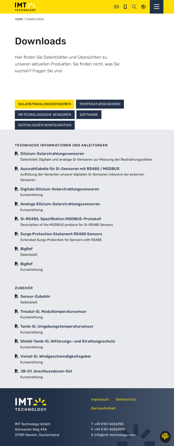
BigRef (26, 248)
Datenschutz (126, 399)
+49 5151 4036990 (108, 424)
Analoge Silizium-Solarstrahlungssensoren (60, 204)
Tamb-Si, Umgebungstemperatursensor (57, 326)
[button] (156, 7)
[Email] (116, 7)
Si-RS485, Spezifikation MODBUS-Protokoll (60, 219)
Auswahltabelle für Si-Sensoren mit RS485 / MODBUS (69, 168)
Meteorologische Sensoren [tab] (44, 115)
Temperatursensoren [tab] (100, 104)
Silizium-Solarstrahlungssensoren (52, 153)
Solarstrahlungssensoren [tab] (44, 104)
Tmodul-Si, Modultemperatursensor (53, 311)
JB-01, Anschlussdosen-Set (46, 371)
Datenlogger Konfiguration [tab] (44, 125)
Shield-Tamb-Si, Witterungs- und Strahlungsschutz (67, 341)
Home (19, 19)
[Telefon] (125, 7)
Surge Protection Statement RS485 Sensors (61, 234)
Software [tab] (89, 115)
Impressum (100, 399)
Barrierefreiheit (103, 408)
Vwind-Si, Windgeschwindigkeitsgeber (55, 356)
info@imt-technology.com (114, 435)
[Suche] (134, 7)
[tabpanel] (87, 263)
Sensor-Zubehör (35, 296)
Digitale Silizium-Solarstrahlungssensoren (59, 189)
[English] (143, 7)
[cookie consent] (165, 437)
